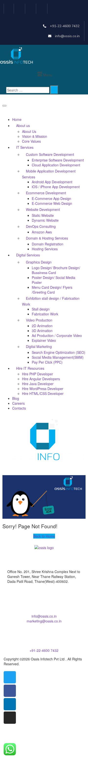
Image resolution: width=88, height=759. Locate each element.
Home (17, 119)
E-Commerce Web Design (52, 203)
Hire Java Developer (38, 383)
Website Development (43, 209)
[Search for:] (27, 90)
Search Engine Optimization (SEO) (58, 352)
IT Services (24, 147)
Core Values (31, 141)
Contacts (19, 408)
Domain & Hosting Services (47, 238)
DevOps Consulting (41, 226)
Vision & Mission (34, 136)
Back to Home (44, 536)
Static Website (43, 215)
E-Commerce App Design (51, 198)
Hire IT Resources (30, 368)
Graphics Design (39, 262)
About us (23, 125)
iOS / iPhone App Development (56, 186)
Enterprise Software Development (58, 160)
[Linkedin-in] (31, 9)
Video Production (39, 320)
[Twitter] (9, 9)
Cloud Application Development (56, 164)
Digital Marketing (39, 346)
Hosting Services (45, 248)
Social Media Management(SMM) (58, 357)
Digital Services (28, 255)
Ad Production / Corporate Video (57, 335)
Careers (18, 403)
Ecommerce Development (46, 192)
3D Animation (42, 330)
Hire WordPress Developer (42, 388)
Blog (15, 398)
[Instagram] (42, 9)
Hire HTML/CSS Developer (43, 393)
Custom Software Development (50, 154)
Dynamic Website (45, 220)
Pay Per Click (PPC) (47, 362)
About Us (29, 131)
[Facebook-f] (20, 9)
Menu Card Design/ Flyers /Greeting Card (52, 290)
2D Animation (42, 325)
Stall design (41, 309)
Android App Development (52, 181)
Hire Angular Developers (41, 378)
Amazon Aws (42, 232)
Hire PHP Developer (37, 373)
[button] (44, 74)
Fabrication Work (45, 313)
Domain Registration (47, 244)
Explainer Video (44, 340)
